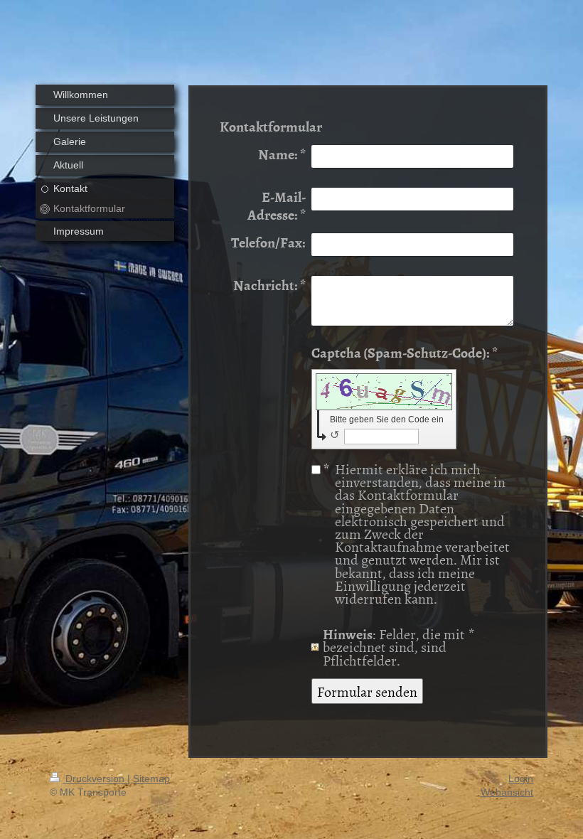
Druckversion (95, 778)
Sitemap (151, 778)
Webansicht (507, 792)
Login (520, 778)
